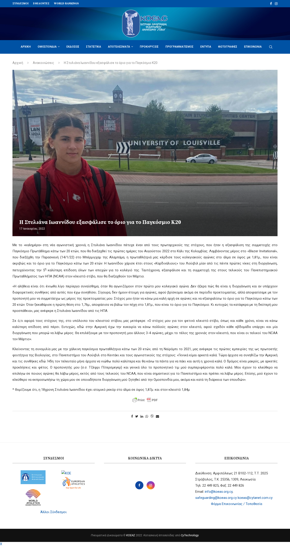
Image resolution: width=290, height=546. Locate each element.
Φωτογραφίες (227, 46)
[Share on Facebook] (132, 416)
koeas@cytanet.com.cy (255, 498)
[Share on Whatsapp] (146, 416)
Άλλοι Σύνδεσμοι (53, 512)
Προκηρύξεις (149, 46)
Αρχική (26, 46)
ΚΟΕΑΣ (130, 535)
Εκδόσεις (72, 46)
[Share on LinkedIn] (141, 416)
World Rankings (66, 3)
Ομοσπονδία (47, 46)
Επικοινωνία (253, 46)
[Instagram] (276, 3)
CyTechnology (189, 535)
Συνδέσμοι (20, 3)
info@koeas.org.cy (218, 492)
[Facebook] (271, 3)
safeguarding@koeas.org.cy (216, 498)
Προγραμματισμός (179, 46)
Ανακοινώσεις (43, 63)
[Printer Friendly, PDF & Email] (145, 400)
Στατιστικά (93, 46)
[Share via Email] (157, 416)
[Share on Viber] (152, 416)
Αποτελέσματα (119, 46)
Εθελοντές (41, 3)
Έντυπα (205, 46)
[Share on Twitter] (136, 416)
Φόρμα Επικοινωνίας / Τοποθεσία (236, 504)
